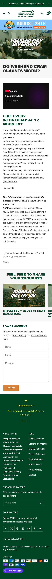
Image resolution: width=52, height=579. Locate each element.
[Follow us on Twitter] (11, 528)
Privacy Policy (19, 335)
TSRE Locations (36, 439)
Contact (32, 475)
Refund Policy (35, 464)
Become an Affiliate (38, 444)
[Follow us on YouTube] (28, 528)
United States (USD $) (14, 539)
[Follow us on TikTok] (34, 528)
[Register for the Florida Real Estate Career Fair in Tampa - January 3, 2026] (26, 25)
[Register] (40, 503)
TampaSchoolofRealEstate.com (17, 178)
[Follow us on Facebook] (6, 528)
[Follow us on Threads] (17, 528)
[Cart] (47, 13)
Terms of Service (39, 335)
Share (6, 262)
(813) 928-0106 (10, 181)
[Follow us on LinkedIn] (40, 528)
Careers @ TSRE (37, 449)
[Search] (9, 13)
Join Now (39, 4)
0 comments (20, 257)
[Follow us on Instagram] (23, 528)
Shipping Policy (36, 459)
